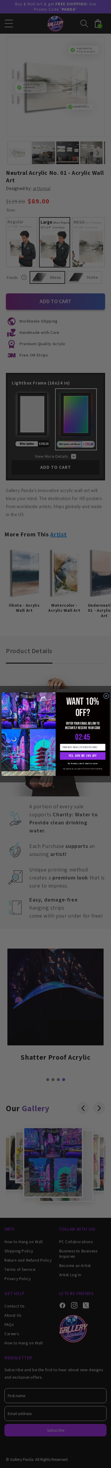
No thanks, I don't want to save (82, 763)
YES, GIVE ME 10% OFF (83, 756)
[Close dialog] (106, 695)
